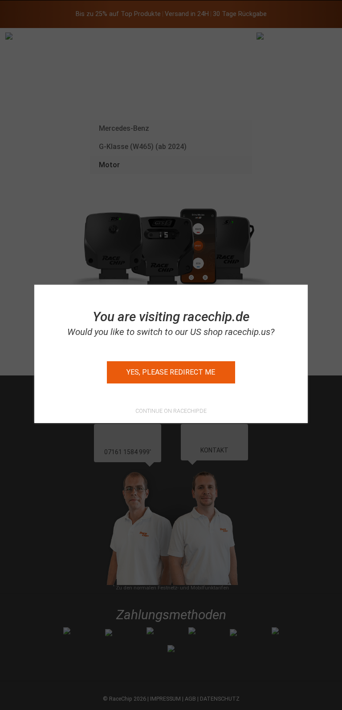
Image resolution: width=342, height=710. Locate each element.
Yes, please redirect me (170, 372)
